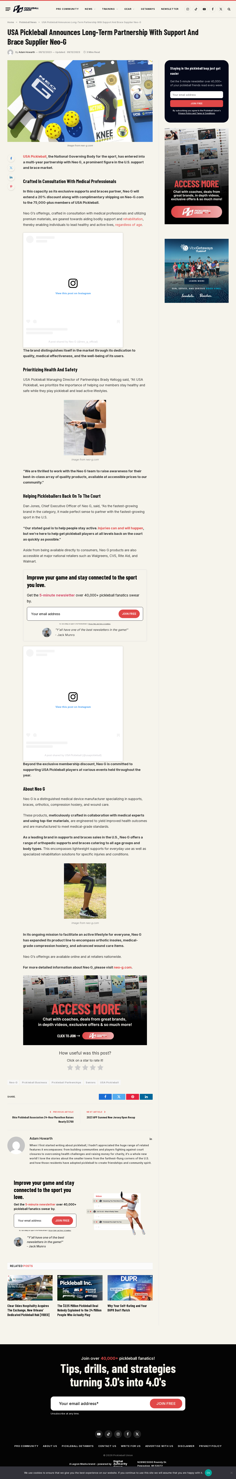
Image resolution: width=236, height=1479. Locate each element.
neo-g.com (123, 967)
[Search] (228, 9)
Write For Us (131, 1445)
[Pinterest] (11, 186)
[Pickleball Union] (26, 9)
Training (108, 9)
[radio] (70, 1068)
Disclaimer (186, 1445)
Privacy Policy (210, 1445)
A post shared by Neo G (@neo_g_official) (73, 341)
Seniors (91, 1082)
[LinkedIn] (11, 177)
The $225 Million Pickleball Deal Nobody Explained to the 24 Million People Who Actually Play (79, 1310)
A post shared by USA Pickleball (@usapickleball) (73, 755)
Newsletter (169, 9)
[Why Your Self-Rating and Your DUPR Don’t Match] (130, 1288)
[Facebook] (11, 158)
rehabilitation (133, 219)
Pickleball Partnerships (66, 1082)
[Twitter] (11, 167)
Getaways (148, 9)
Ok (208, 1472)
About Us (50, 1445)
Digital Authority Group (119, 1464)
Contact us (107, 1445)
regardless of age (128, 225)
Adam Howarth (27, 52)
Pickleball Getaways (77, 1445)
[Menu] (8, 9)
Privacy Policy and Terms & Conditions (99, 624)
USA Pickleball (34, 156)
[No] (231, 1473)
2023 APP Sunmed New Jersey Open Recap (111, 1117)
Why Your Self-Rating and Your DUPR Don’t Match (127, 1308)
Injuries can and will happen (120, 528)
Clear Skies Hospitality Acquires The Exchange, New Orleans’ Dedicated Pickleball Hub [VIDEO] (28, 1310)
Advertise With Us (159, 1445)
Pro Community (67, 9)
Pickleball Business (34, 1082)
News (88, 9)
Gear (127, 9)
